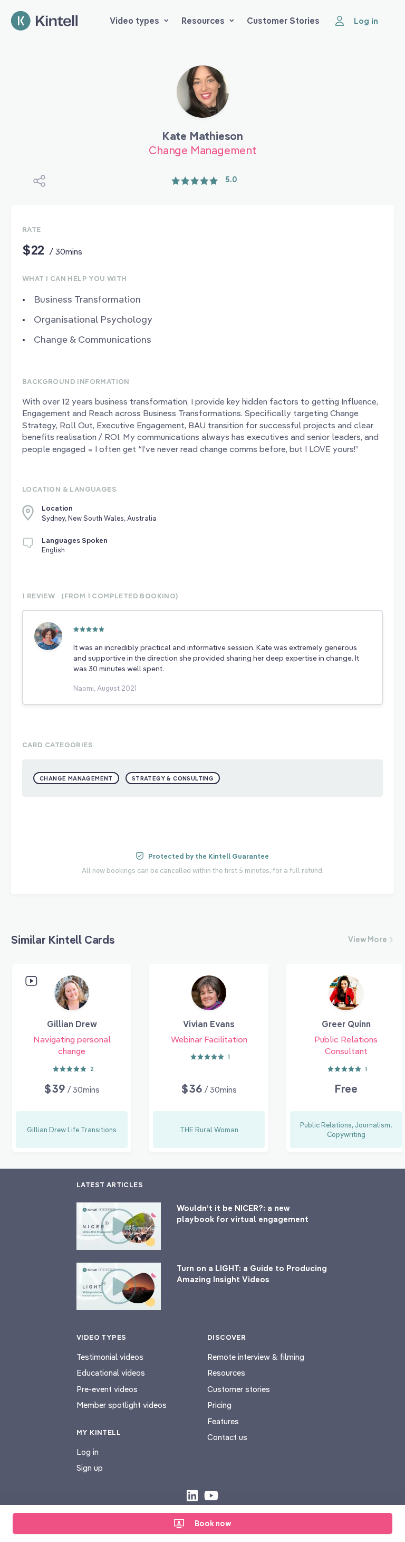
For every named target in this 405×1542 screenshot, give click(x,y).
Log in (87, 1452)
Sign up (89, 1468)
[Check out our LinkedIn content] (192, 1495)
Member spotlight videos (121, 1405)
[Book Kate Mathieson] (203, 95)
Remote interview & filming (255, 1357)
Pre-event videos (107, 1389)
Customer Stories (283, 20)
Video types (134, 20)
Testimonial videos (109, 1357)
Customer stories (238, 1389)
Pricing (219, 1405)
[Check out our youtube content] (211, 1495)
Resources (203, 20)
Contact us (227, 1437)
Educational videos (110, 1373)
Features (223, 1421)
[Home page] (44, 21)
